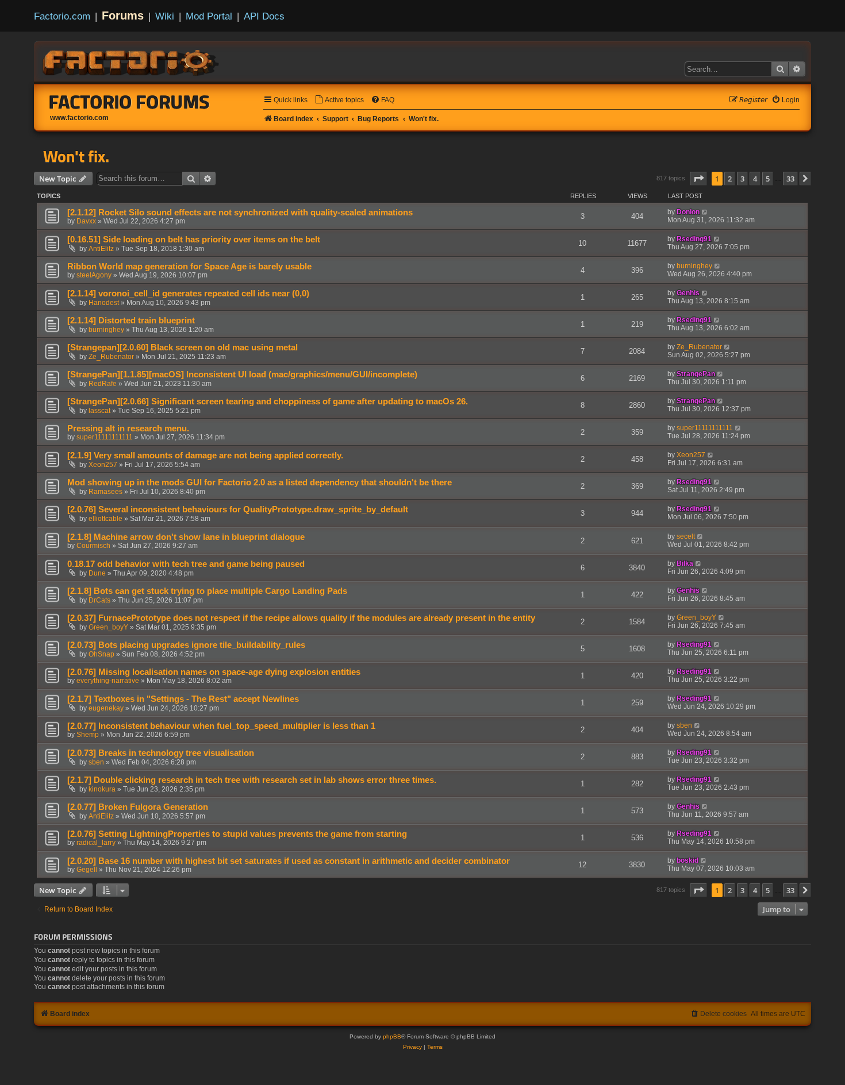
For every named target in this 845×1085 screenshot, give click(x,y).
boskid (687, 860)
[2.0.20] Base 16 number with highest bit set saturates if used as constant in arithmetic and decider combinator (288, 861)
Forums (123, 15)
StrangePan (696, 374)
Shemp (87, 735)
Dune (97, 573)
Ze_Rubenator (111, 357)
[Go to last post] (705, 212)
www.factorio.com (79, 118)
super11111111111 (104, 437)
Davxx (86, 221)
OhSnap (101, 654)
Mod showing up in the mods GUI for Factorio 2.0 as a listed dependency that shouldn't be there (259, 482)
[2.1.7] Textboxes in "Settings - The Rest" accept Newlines (183, 699)
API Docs (264, 16)
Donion (688, 212)
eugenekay (106, 708)
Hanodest (104, 303)
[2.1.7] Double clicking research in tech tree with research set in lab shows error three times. (251, 780)
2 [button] (730, 178)
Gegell (86, 870)
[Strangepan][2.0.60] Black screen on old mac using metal (182, 347)
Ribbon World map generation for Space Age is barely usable (189, 266)
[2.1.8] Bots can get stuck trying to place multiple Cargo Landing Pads (207, 591)
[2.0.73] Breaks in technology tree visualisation (160, 753)
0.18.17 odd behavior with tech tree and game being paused (186, 564)
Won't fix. (76, 156)
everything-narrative (107, 681)
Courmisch (93, 546)
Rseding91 (694, 239)
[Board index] (131, 61)
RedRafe (103, 384)
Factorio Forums (129, 101)
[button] (698, 179)
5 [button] (768, 178)
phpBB (392, 1036)
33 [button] (790, 178)
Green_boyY (108, 627)
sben (684, 725)
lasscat (99, 411)
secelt (686, 536)
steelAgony (94, 275)
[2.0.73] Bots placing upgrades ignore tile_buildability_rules (186, 645)
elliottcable (105, 519)
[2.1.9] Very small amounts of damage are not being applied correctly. (205, 455)
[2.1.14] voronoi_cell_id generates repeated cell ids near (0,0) (188, 293)
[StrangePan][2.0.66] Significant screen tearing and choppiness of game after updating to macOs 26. (267, 401)
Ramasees (105, 492)
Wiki (164, 16)
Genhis (688, 293)
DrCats (99, 600)
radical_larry (96, 843)
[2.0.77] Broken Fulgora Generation (137, 807)
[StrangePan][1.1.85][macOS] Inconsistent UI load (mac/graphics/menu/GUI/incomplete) (242, 374)
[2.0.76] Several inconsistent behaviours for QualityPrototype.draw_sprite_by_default (237, 509)
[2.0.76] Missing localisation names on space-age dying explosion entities (213, 672)
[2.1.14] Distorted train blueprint (131, 320)
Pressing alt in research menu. (128, 428)
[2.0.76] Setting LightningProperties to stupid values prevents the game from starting (237, 834)
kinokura (102, 789)
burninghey (694, 266)
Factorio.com (62, 16)
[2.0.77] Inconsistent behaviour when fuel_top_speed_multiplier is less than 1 (221, 726)
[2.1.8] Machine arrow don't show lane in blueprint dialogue (186, 537)
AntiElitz (101, 249)
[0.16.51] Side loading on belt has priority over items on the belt (193, 239)
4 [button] (755, 178)
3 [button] (742, 178)
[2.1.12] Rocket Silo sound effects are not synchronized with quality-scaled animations (240, 212)
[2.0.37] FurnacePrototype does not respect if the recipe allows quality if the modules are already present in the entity (301, 618)
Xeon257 (103, 465)
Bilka (685, 563)
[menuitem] (339, 100)
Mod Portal (209, 16)
